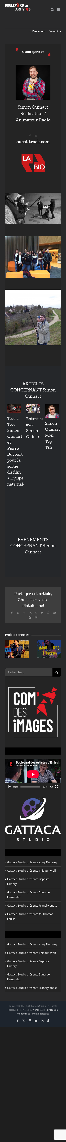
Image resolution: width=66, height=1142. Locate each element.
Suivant (53, 31)
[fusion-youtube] (36, 135)
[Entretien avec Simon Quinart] (33, 408)
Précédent (39, 31)
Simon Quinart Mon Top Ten (52, 435)
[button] (7, 649)
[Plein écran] (56, 786)
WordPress (37, 1009)
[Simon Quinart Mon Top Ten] (52, 411)
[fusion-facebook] (30, 135)
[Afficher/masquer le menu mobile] (59, 9)
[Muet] (51, 786)
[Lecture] (9, 786)
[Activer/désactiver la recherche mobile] (52, 9)
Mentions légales (40, 1013)
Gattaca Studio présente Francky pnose (32, 905)
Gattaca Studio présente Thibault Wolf (31, 870)
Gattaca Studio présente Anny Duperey (32, 862)
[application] (33, 774)
